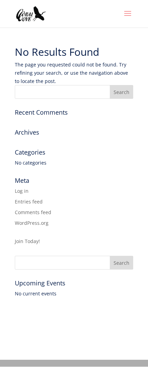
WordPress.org (32, 223)
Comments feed (33, 212)
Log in (22, 191)
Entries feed (29, 201)
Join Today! (27, 241)
